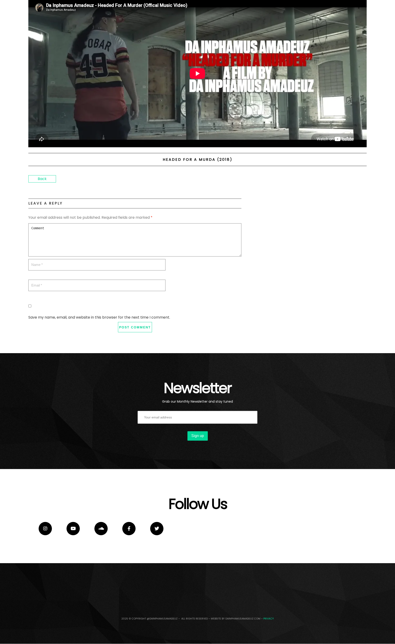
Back (42, 178)
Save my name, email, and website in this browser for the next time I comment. (99, 317)
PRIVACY (268, 618)
